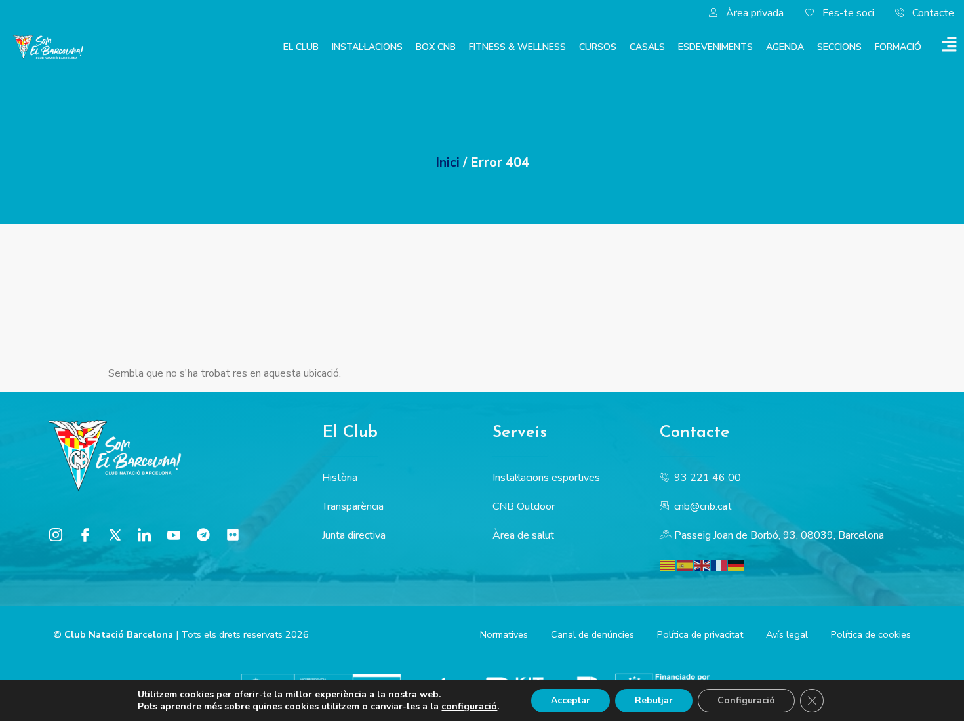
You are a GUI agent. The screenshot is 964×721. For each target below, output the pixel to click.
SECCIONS (839, 47)
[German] (736, 565)
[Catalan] (668, 565)
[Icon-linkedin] (144, 535)
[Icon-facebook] (85, 535)
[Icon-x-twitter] (115, 535)
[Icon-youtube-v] (174, 535)
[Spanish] (685, 565)
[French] (719, 565)
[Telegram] (203, 535)
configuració (469, 706)
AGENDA (785, 47)
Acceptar (570, 700)
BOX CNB (436, 47)
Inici (447, 162)
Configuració (746, 700)
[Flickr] (233, 535)
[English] (702, 565)
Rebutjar (654, 700)
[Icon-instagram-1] (56, 535)
